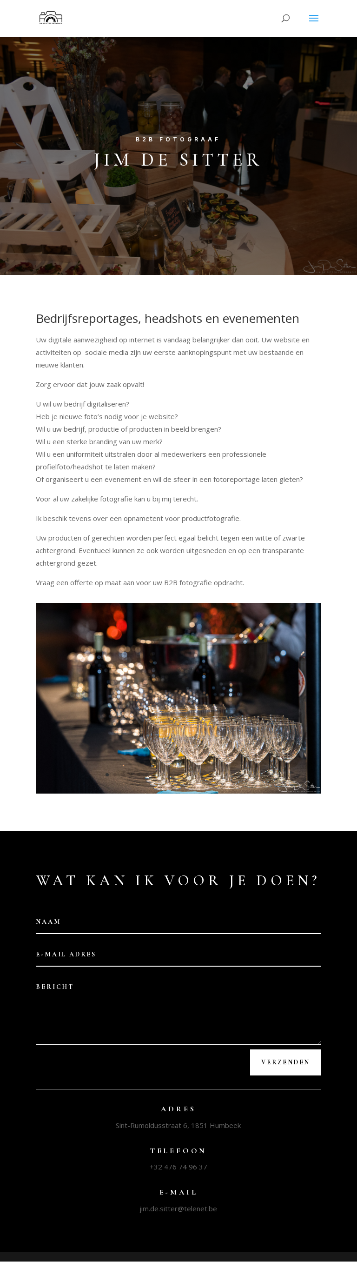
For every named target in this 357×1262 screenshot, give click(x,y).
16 (225, 774)
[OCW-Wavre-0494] (178, 791)
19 (249, 774)
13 (202, 774)
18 (241, 774)
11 (186, 774)
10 (178, 774)
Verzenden (285, 1062)
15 (217, 774)
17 (233, 774)
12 (194, 774)
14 (210, 774)
